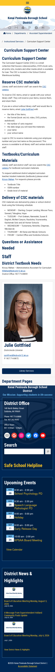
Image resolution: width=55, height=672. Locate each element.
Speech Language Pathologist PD (25, 506)
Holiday (19, 517)
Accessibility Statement (27, 666)
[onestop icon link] (37, 29)
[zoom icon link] (44, 29)
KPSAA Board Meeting (28, 540)
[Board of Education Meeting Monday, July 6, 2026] (27, 624)
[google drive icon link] (24, 29)
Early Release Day (25, 529)
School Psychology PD (28, 493)
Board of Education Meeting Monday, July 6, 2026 (26, 635)
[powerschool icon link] (31, 29)
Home (8, 33)
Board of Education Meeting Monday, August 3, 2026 (25, 602)
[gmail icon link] (17, 29)
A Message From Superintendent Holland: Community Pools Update (23, 613)
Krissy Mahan (8, 179)
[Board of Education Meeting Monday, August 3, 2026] (27, 590)
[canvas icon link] (11, 29)
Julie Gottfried (27, 109)
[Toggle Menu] (27, 3)
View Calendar (14, 549)
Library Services (26, 371)
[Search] (48, 451)
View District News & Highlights (17, 649)
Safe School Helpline (23, 465)
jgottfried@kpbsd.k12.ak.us (16, 355)
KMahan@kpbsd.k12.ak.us (13, 271)
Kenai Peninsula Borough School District (27, 389)
